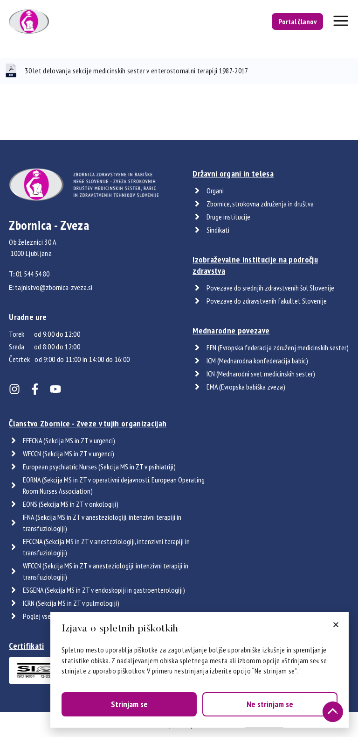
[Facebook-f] (35, 389)
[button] (335, 624)
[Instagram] (14, 389)
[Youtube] (55, 389)
